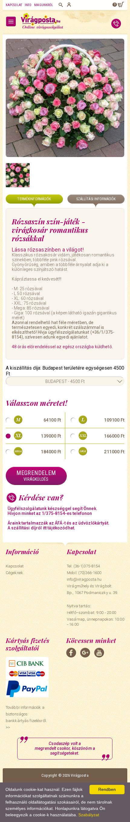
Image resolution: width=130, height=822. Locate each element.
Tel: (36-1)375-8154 (83, 566)
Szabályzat (88, 814)
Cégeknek (14, 572)
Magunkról (43, 5)
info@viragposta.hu (84, 579)
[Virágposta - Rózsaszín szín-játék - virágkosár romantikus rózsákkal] (18, 175)
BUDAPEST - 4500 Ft (65, 381)
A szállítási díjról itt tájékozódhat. (41, 527)
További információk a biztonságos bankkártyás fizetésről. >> (26, 717)
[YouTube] (99, 652)
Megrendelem (36, 475)
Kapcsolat (14, 5)
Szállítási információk (96, 199)
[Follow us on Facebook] (71, 652)
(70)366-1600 (90, 572)
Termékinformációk (34, 199)
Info (28, 5)
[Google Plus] (85, 652)
